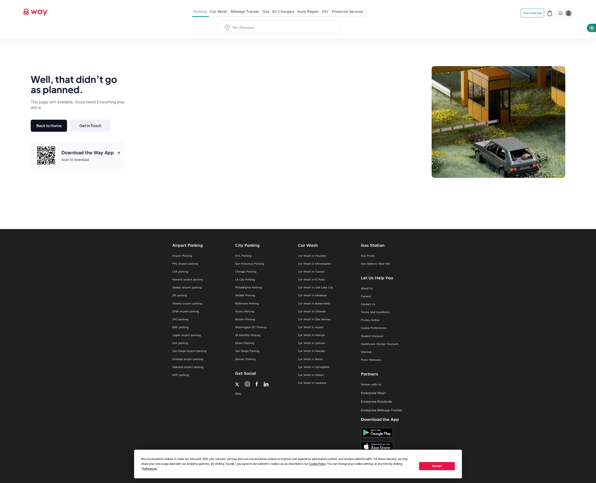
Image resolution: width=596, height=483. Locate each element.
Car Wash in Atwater (311, 351)
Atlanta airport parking (187, 303)
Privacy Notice (370, 320)
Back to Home (48, 125)
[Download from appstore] (392, 446)
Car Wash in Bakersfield (314, 303)
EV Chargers (283, 11)
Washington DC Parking (250, 327)
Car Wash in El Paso (311, 279)
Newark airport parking (187, 279)
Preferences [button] (149, 468)
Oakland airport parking (187, 367)
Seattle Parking (245, 295)
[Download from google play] (392, 434)
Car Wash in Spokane (312, 383)
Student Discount (372, 336)
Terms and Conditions (375, 312)
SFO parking (180, 319)
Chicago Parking (245, 272)
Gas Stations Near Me (375, 264)
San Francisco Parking (249, 264)
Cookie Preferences (373, 328)
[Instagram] (247, 384)
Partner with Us (371, 384)
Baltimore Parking (247, 303)
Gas (265, 11)
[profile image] (564, 13)
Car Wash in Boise (310, 359)
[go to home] (35, 11)
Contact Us (368, 304)
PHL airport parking (185, 264)
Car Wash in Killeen (311, 375)
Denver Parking (245, 359)
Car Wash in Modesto (312, 295)
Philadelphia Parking (248, 287)
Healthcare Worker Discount (379, 344)
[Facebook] (257, 384)
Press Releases (371, 360)
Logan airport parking (186, 335)
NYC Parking (243, 256)
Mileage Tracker (245, 11)
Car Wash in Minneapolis (314, 264)
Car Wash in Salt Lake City (315, 287)
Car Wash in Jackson (311, 343)
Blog (238, 393)
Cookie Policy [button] (317, 464)
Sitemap (366, 352)
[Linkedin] (266, 384)
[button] (561, 14)
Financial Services (347, 11)
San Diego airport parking (189, 351)
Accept (437, 466)
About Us (367, 288)
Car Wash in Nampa (311, 335)
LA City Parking (245, 279)
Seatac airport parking (187, 287)
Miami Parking (244, 343)
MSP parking (180, 375)
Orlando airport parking (187, 359)
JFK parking (179, 295)
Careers (366, 296)
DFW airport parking (185, 311)
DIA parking (180, 343)
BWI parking (180, 327)
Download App (532, 13)
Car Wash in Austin (310, 327)
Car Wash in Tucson (311, 272)
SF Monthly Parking (247, 335)
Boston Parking (245, 319)
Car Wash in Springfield (313, 367)
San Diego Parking (247, 351)
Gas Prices (368, 256)
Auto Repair (308, 11)
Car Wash (218, 11)
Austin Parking (244, 311)
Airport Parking (182, 256)
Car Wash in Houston (312, 256)
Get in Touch (90, 125)
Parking (200, 11)
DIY (325, 11)
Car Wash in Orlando (312, 311)
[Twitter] (237, 384)
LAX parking (180, 272)
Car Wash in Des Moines (314, 319)
